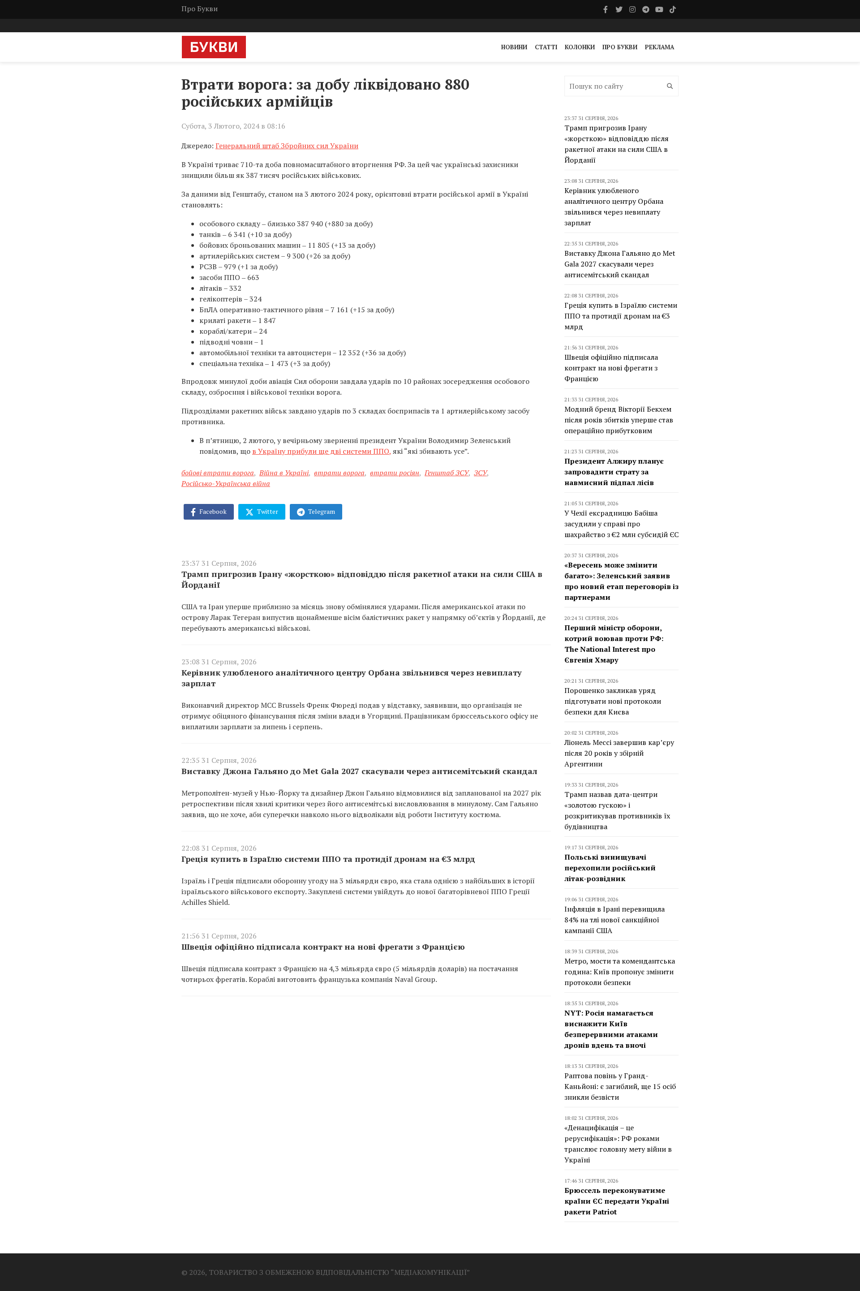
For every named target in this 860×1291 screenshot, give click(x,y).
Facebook (212, 511)
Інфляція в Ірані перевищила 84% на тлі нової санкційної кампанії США (614, 919)
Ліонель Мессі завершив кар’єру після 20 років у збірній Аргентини (619, 753)
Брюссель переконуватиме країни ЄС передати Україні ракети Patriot (616, 1201)
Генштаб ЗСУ (447, 473)
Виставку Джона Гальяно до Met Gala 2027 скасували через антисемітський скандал (359, 771)
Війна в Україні (284, 473)
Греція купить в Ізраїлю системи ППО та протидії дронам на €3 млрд (328, 858)
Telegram (321, 511)
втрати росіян (394, 473)
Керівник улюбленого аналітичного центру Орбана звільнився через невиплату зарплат (351, 678)
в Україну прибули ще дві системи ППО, (321, 451)
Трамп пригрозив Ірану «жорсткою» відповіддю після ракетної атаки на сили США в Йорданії (361, 579)
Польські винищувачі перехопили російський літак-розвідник (610, 867)
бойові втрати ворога (217, 473)
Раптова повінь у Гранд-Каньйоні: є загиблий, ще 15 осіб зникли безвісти (620, 1086)
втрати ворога (339, 473)
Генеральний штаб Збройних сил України (286, 146)
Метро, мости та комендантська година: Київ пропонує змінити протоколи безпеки (619, 971)
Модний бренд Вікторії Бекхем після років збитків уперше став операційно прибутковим (618, 419)
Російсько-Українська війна (225, 483)
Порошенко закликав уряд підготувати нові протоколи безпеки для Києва (612, 701)
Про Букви (199, 8)
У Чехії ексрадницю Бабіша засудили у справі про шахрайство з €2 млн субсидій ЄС (621, 523)
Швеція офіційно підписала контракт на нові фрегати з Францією (323, 946)
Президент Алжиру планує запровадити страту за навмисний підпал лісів (614, 471)
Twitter (267, 511)
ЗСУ (480, 473)
